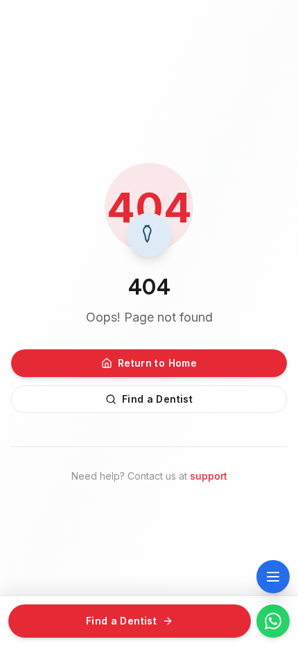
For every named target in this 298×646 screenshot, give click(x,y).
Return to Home (157, 363)
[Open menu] (273, 576)
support (208, 476)
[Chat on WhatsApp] (273, 621)
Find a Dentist (157, 399)
